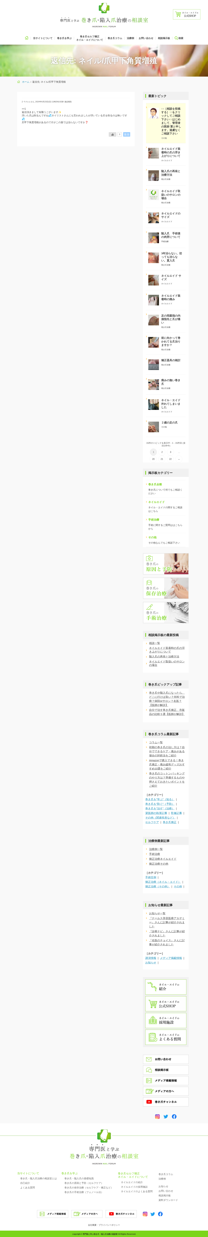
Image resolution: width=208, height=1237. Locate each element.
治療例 (130, 38)
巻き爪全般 (155, 484)
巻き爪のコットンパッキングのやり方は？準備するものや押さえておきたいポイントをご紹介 (167, 779)
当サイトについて (28, 1173)
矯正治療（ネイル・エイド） (163, 881)
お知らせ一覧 (157, 913)
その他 (152, 537)
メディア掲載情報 (171, 958)
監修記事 (176, 813)
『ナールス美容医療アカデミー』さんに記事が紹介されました (167, 922)
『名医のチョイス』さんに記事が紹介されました (167, 942)
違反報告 (68, 102)
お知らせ (150, 962)
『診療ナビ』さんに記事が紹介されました (167, 933)
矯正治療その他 (158, 863)
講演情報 (150, 958)
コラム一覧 (156, 742)
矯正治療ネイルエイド (162, 858)
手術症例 (150, 877)
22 (170, 459)
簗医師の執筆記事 (156, 813)
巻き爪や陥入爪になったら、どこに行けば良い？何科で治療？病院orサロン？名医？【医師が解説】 (167, 699)
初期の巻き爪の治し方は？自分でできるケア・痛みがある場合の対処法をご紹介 (167, 751)
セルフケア (152, 822)
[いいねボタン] (112, 134)
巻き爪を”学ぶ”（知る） (160, 799)
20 (153, 459)
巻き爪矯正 (169, 822)
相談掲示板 (164, 38)
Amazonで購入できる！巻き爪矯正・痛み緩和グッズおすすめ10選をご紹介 (167, 764)
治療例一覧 (156, 849)
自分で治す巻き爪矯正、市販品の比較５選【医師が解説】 (167, 712)
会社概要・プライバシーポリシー (104, 1225)
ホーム (25, 82)
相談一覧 (154, 643)
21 (162, 459)
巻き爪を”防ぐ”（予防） (160, 803)
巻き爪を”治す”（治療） (160, 808)
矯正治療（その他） (157, 886)
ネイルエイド (156, 502)
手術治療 (153, 519)
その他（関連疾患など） (160, 817)
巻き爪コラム (115, 38)
